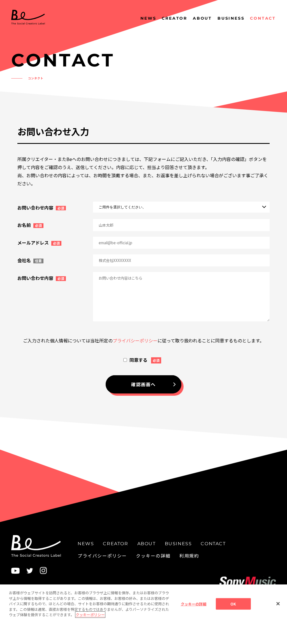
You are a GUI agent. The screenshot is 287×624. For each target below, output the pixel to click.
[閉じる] (278, 603)
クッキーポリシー (90, 614)
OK (233, 603)
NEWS (148, 18)
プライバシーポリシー (135, 340)
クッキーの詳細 (153, 555)
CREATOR (174, 18)
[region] (143, 604)
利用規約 (189, 555)
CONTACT (263, 18)
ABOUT (202, 18)
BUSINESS (230, 18)
